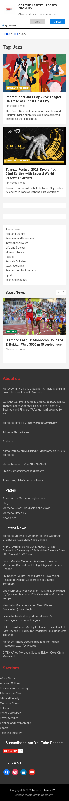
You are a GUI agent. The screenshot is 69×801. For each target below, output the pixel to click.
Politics (10, 256)
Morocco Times (16, 105)
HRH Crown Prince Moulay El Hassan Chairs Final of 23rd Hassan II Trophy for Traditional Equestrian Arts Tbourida (34, 630)
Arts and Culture (18, 88)
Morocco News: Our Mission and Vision (26, 508)
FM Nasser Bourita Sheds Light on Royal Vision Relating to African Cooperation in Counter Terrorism (31, 579)
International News (17, 243)
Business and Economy (20, 238)
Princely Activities (16, 261)
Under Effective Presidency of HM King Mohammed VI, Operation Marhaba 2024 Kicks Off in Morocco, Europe (34, 594)
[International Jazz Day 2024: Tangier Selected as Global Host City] (34, 73)
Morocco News (15, 252)
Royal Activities (15, 266)
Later (38, 21)
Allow (57, 21)
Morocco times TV (43, 790)
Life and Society (15, 247)
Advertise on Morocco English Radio (25, 498)
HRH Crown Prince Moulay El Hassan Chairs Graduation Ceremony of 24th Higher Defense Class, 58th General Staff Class (34, 550)
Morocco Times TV (14, 513)
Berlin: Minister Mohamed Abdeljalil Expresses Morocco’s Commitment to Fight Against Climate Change (32, 565)
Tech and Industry (16, 279)
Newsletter (9, 518)
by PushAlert (11, 25)
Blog (5, 503)
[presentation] (58, 292)
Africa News (13, 229)
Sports (10, 275)
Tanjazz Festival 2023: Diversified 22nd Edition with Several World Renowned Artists (31, 174)
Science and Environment (21, 270)
